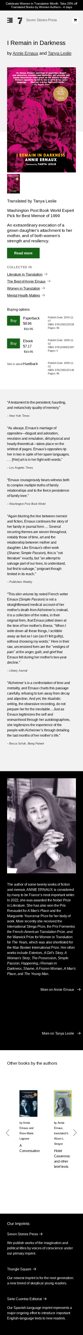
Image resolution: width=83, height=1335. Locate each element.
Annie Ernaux (25, 53)
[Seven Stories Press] (20, 21)
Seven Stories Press (41, 20)
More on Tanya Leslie (58, 1033)
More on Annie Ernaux (57, 989)
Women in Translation (23, 288)
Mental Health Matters (23, 295)
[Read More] (23, 253)
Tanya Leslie (59, 53)
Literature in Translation (24, 274)
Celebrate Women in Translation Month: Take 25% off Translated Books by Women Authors (41, 5)
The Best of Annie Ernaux (26, 281)
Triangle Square (19, 1269)
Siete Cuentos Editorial (24, 1299)
